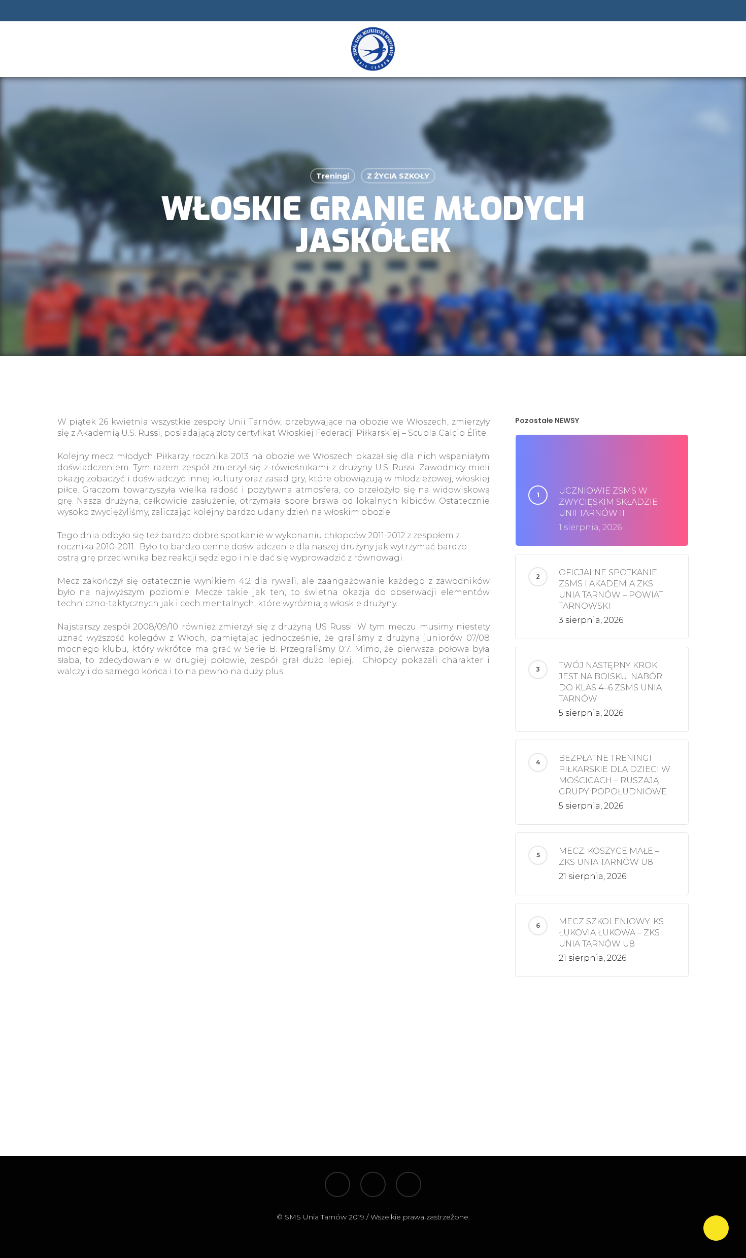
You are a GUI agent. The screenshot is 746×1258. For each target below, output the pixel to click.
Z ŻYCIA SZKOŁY (398, 176)
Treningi (332, 176)
